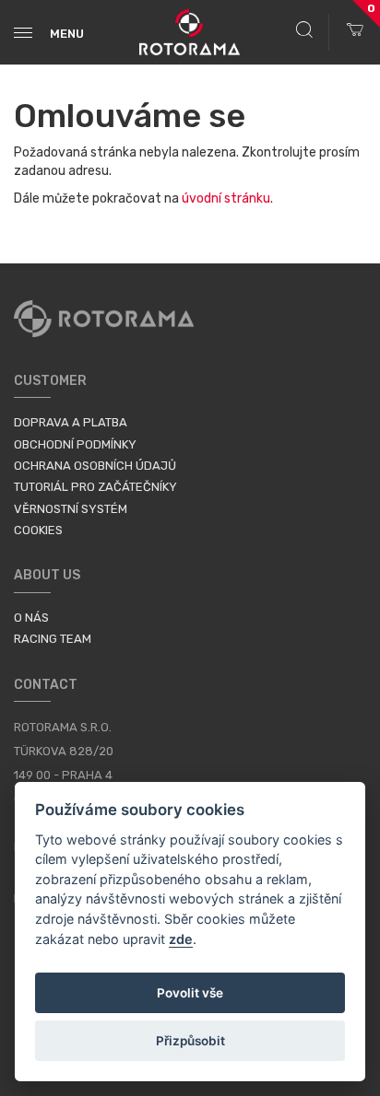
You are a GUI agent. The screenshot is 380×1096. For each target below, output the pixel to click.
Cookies (38, 530)
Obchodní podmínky (75, 444)
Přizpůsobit (190, 1040)
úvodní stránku (226, 198)
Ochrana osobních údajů (95, 465)
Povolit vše (190, 992)
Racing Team (52, 639)
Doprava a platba (70, 422)
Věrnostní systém (70, 509)
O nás (31, 617)
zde (181, 939)
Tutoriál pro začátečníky (95, 487)
